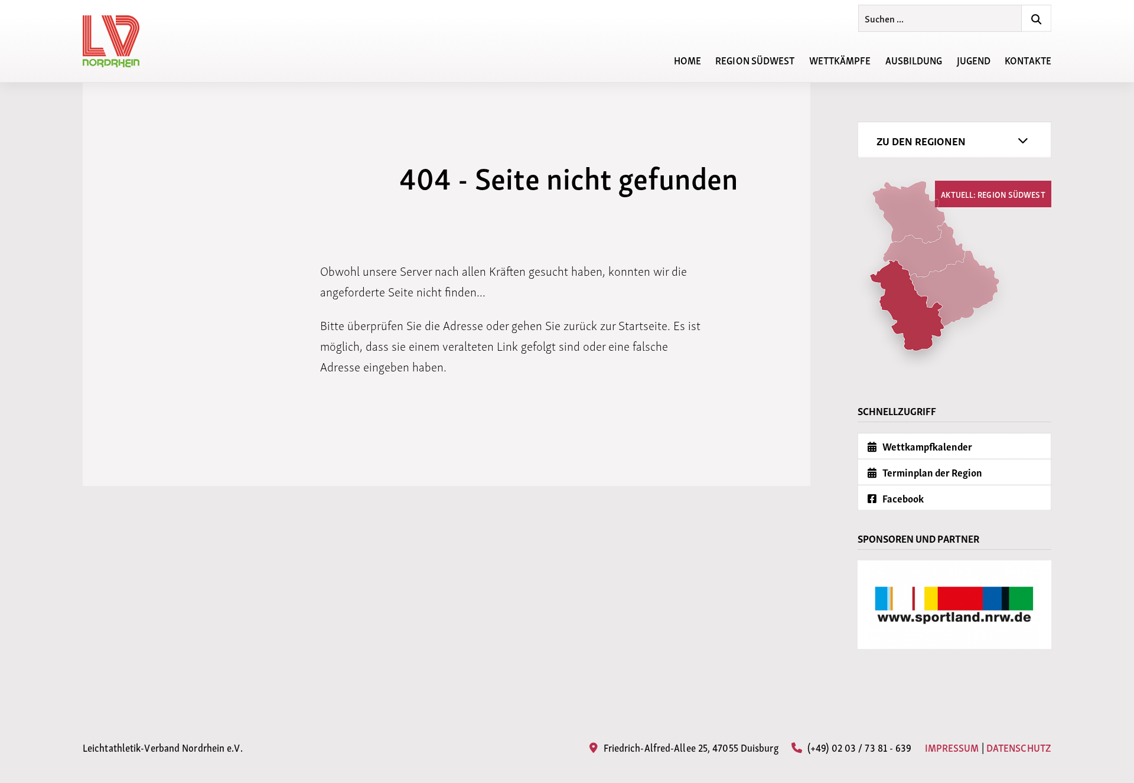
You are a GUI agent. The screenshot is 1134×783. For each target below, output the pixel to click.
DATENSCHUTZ (1018, 747)
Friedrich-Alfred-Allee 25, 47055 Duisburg (689, 746)
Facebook (902, 498)
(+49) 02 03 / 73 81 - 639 (858, 746)
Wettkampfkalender (926, 446)
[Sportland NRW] (954, 604)
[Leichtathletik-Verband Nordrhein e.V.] (118, 41)
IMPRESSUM (952, 747)
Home (687, 59)
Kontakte (1028, 59)
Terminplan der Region (931, 472)
